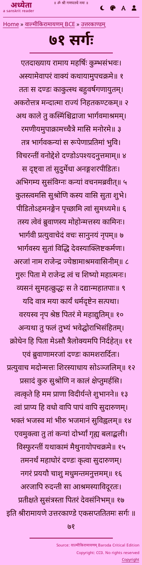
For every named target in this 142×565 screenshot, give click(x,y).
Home (11, 24)
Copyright (130, 559)
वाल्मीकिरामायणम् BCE (50, 24)
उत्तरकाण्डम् (93, 24)
